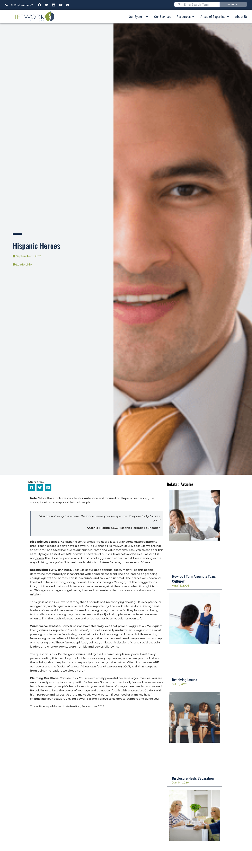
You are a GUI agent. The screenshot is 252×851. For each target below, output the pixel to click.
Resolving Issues (184, 680)
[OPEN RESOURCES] (193, 16)
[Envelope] (67, 5)
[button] (31, 487)
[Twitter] (46, 5)
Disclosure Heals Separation (193, 778)
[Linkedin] (53, 5)
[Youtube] (60, 5)
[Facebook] (39, 5)
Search (232, 4)
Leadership (24, 264)
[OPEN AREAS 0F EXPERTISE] (228, 16)
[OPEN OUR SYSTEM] (147, 16)
